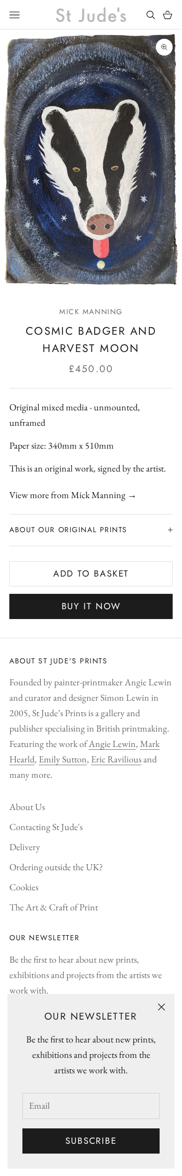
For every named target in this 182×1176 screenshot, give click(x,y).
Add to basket (91, 573)
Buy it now (91, 606)
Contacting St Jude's (46, 827)
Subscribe (91, 1140)
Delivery (24, 847)
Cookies (23, 887)
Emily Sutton (63, 759)
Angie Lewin (112, 744)
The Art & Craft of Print (53, 907)
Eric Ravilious (116, 759)
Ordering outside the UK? (56, 867)
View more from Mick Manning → (73, 495)
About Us (27, 807)
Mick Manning (91, 311)
